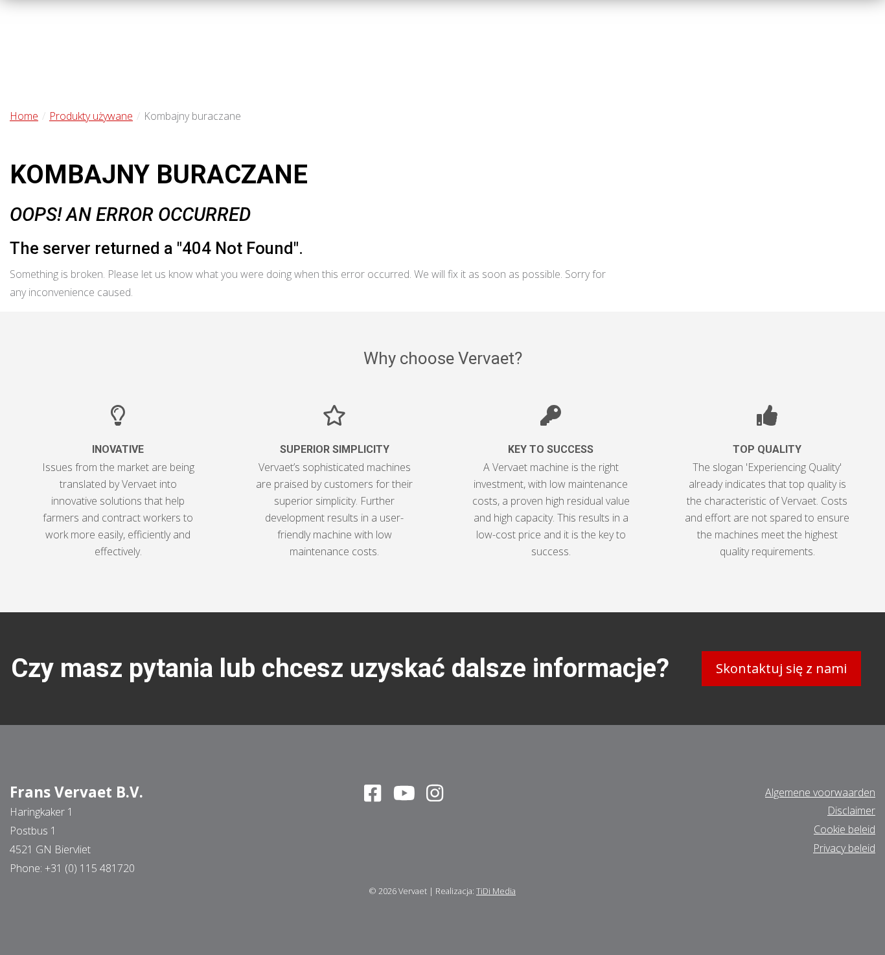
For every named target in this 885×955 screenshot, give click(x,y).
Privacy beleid (844, 848)
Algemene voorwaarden (820, 792)
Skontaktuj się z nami (781, 668)
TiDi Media (496, 891)
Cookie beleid (844, 829)
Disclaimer (851, 810)
